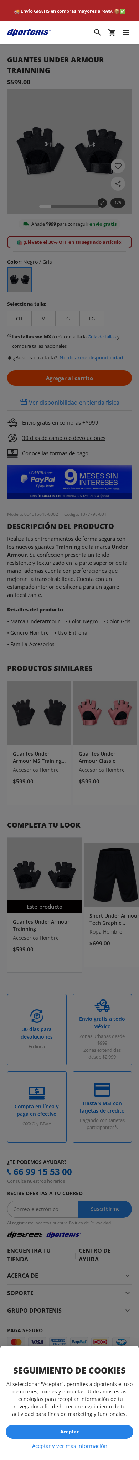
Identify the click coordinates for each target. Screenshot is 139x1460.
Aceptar (69, 1431)
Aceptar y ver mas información (69, 1445)
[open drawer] (126, 32)
